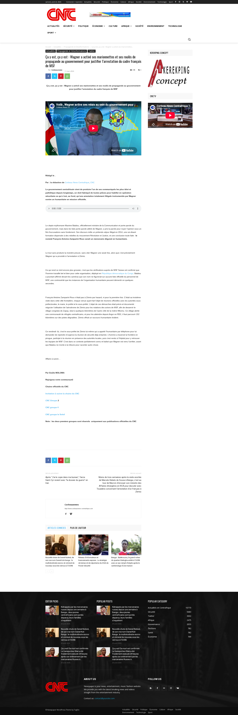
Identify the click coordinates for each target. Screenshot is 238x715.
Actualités (57, 47)
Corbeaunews (56, 70)
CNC (92, 182)
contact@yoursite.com (104, 698)
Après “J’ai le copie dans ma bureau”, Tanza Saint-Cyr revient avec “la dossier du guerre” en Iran (66, 480)
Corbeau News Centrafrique (77, 182)
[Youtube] (191, 2)
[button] (189, 39)
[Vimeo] (187, 2)
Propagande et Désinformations (76, 47)
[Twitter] (183, 2)
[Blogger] (150, 688)
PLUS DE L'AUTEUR (78, 527)
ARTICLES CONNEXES (57, 527)
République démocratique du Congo (117, 273)
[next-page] (51, 571)
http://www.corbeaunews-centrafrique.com (79, 508)
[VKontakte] (177, 688)
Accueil (48, 47)
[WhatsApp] (67, 76)
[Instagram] (179, 2)
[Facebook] (175, 2)
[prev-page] (47, 571)
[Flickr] (164, 688)
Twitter (91, 51)
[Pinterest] (61, 76)
